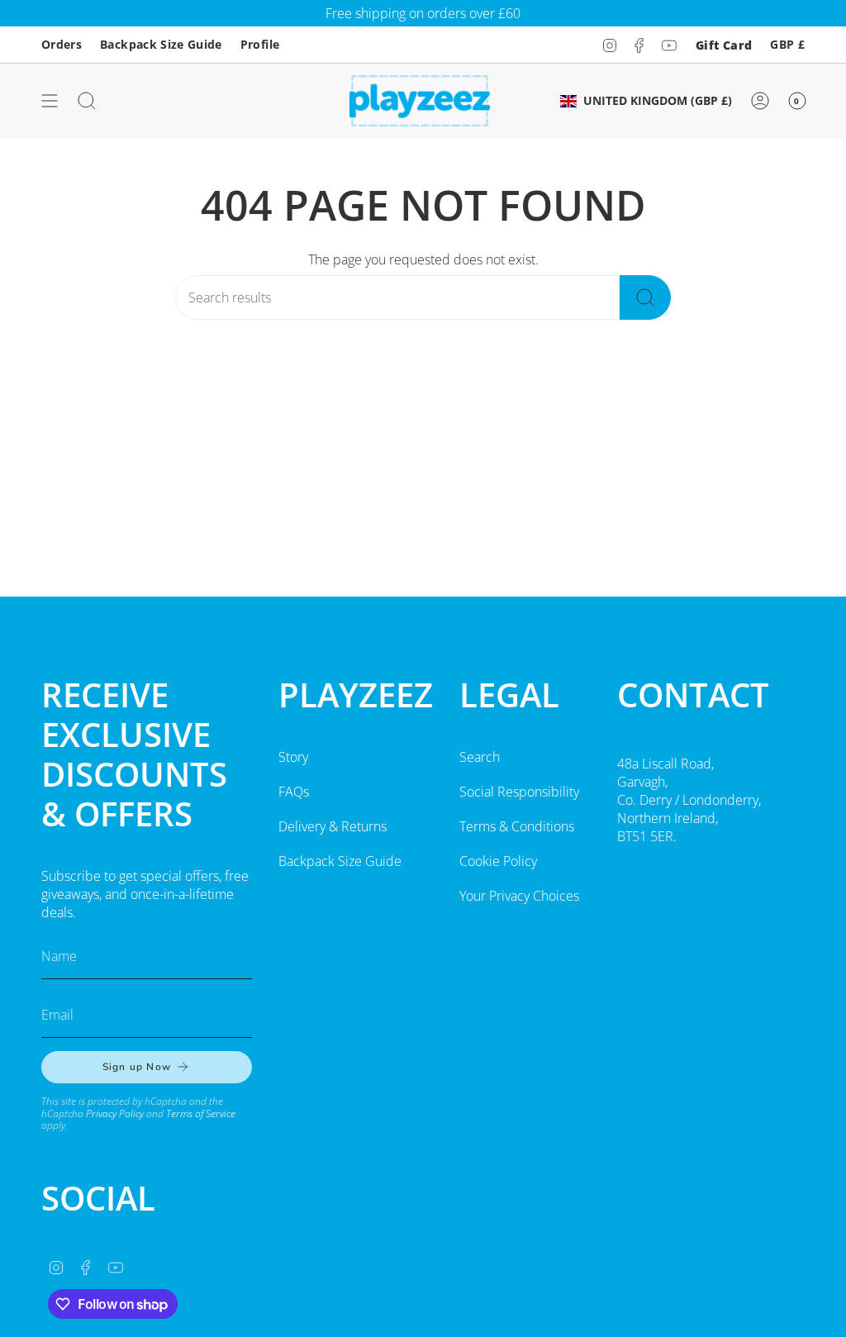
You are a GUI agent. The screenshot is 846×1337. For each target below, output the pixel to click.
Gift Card (724, 45)
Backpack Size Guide (161, 44)
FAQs (293, 792)
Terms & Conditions (516, 826)
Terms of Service (200, 1113)
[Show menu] (49, 100)
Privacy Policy (115, 1113)
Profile (259, 44)
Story (293, 757)
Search (479, 757)
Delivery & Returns (332, 826)
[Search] (645, 297)
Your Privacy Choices (519, 896)
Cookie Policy (498, 861)
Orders (61, 44)
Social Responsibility (519, 792)
